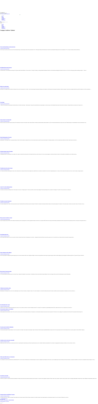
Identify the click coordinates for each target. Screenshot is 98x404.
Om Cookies (7, 401)
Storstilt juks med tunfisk (4, 375)
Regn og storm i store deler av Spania (6, 217)
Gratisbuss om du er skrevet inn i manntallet (7, 340)
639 (5, 398)
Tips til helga (2, 102)
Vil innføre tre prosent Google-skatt (5, 201)
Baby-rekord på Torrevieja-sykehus (5, 271)
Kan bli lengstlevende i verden (5, 304)
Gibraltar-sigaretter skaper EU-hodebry (6, 151)
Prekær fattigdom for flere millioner (6, 252)
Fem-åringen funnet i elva (4, 234)
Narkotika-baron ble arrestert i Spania (6, 168)
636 (2, 398)
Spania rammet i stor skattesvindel (5, 119)
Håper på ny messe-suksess (4, 86)
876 (6, 398)
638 (4, 398)
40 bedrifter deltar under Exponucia (6, 67)
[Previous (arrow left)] (0, 403)
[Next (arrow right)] (1, 403)
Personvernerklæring (2, 401)
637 (3, 398)
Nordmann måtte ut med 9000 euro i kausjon (7, 394)
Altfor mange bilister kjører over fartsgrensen (7, 356)
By (4, 48)
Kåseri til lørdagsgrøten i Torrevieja (5, 137)
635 (1, 398)
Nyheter (1, 48)
